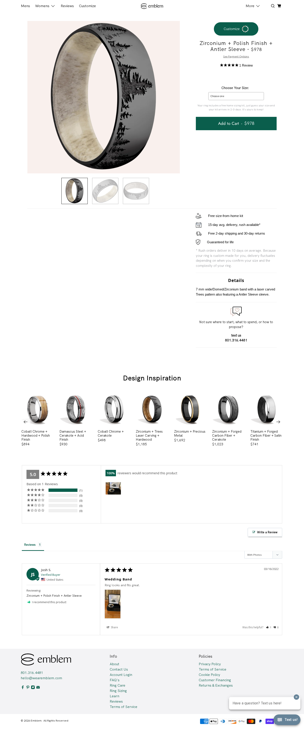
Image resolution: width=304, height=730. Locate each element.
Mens (25, 6)
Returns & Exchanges (216, 685)
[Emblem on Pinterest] (28, 688)
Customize (87, 6)
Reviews (67, 6)
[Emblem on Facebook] (23, 688)
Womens (42, 6)
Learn (114, 696)
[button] (268, 627)
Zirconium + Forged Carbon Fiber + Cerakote (226, 435)
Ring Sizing (118, 690)
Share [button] (114, 627)
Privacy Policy (210, 664)
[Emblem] (152, 6)
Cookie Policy (209, 674)
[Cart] (279, 6)
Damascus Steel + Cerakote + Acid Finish (72, 435)
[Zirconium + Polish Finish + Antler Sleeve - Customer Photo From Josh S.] (113, 488)
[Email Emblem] (38, 688)
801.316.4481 (32, 672)
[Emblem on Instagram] (33, 688)
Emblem (36, 720)
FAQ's (115, 680)
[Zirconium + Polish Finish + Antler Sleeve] (103, 97)
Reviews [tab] (30, 545)
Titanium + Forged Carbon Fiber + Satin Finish (266, 435)
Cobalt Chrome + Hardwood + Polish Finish (35, 435)
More (250, 6)
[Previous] (25, 422)
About (114, 664)
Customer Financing (215, 680)
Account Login (121, 674)
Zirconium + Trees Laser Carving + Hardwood (149, 435)
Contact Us (119, 669)
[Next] (278, 422)
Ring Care (117, 685)
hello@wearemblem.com (41, 678)
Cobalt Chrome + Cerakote (111, 433)
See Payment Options (236, 56)
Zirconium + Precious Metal (189, 433)
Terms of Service (123, 706)
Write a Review (267, 532)
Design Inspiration (152, 378)
